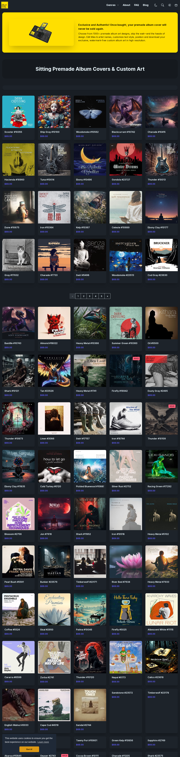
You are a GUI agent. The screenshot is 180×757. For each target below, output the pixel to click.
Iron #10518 (118, 534)
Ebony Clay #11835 (14, 486)
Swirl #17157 (83, 438)
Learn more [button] (43, 742)
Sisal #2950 (46, 629)
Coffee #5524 (12, 629)
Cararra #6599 (12, 677)
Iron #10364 (46, 227)
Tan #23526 (47, 390)
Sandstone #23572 (122, 725)
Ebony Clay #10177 (158, 227)
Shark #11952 (83, 534)
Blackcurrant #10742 (123, 132)
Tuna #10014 (47, 179)
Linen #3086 (47, 438)
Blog (145, 5)
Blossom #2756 (13, 534)
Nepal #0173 (119, 677)
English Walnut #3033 (16, 725)
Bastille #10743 (12, 343)
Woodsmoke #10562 (87, 132)
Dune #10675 (11, 227)
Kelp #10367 (83, 227)
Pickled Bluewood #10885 (90, 486)
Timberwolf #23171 (86, 581)
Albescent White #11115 (160, 629)
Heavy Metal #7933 (158, 581)
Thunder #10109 (157, 438)
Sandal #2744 (83, 725)
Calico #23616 (156, 677)
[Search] (162, 5)
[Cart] (176, 5)
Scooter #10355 (13, 132)
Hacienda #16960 (14, 179)
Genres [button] (110, 5)
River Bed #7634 (121, 581)
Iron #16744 (118, 438)
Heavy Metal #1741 (86, 390)
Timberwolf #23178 (158, 725)
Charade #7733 (49, 275)
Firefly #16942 (120, 390)
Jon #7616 (46, 534)
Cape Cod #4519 (49, 725)
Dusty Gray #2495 (158, 390)
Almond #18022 (49, 343)
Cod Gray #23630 (157, 275)
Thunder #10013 (157, 179)
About (126, 5)
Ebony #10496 (84, 179)
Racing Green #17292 (159, 486)
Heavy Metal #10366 (87, 343)
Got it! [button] (29, 749)
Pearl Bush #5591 (14, 581)
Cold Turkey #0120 (50, 486)
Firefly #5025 (119, 629)
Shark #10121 (11, 390)
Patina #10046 (84, 629)
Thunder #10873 (13, 438)
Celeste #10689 (121, 227)
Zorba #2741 (47, 677)
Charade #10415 (157, 132)
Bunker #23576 (48, 581)
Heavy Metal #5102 (158, 534)
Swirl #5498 (82, 275)
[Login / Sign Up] (169, 5)
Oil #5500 (153, 343)
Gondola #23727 (121, 179)
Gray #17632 (11, 275)
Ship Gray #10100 (49, 132)
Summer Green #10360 (124, 343)
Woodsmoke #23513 (123, 275)
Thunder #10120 (85, 677)
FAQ (136, 5)
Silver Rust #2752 (121, 486)
